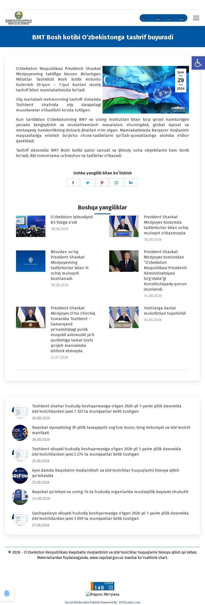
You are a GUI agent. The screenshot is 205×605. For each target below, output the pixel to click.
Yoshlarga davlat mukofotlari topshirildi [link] (165, 311)
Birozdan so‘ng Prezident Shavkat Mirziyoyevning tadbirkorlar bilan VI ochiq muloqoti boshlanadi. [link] (70, 265)
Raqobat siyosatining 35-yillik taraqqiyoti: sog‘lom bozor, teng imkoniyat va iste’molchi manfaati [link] (111, 430)
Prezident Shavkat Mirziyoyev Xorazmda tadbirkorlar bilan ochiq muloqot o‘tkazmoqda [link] (166, 225)
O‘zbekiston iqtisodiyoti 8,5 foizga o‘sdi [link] (72, 220)
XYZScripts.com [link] (129, 602)
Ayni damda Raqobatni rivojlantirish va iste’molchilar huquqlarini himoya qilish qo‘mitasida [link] (105, 473)
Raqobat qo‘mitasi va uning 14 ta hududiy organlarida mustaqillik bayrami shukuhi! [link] (110, 491)
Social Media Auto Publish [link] (82, 602)
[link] (198, 63)
